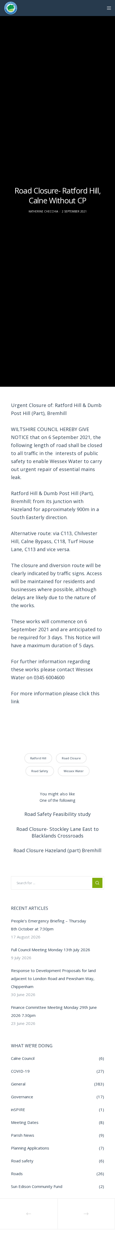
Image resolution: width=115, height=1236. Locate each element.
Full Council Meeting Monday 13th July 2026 (50, 949)
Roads (17, 1173)
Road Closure (71, 758)
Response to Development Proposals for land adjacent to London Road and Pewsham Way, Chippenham (53, 978)
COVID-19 (20, 1071)
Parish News (22, 1135)
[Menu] (107, 8)
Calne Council (22, 1058)
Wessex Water (74, 771)
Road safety (22, 1160)
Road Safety (39, 771)
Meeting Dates (25, 1122)
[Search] (97, 883)
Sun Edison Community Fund (36, 1186)
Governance (22, 1096)
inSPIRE (18, 1109)
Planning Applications (30, 1148)
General (18, 1084)
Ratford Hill (38, 758)
